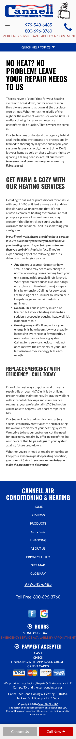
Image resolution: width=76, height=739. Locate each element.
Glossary (38, 573)
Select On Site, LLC (48, 704)
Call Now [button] (54, 731)
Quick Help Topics (36, 47)
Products (38, 523)
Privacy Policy (38, 557)
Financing (38, 540)
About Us (38, 548)
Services (38, 531)
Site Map (38, 565)
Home (38, 506)
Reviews (38, 515)
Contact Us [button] (20, 731)
